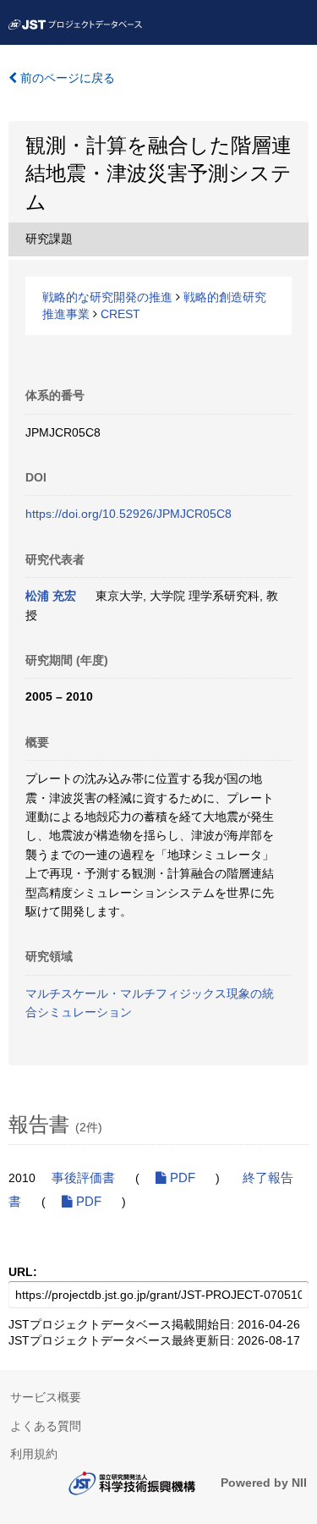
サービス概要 (45, 1397)
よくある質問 (45, 1426)
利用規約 (33, 1454)
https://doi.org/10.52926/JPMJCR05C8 (128, 513)
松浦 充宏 (50, 595)
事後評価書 (83, 1178)
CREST (120, 314)
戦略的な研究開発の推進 (107, 297)
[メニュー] (297, 20)
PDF (181, 1178)
